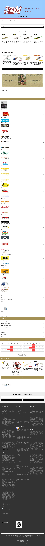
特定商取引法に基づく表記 (29, 535)
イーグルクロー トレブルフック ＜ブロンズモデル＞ (6, 368)
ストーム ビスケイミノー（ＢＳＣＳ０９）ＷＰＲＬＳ (16, 42)
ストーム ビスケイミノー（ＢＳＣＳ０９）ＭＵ (27, 42)
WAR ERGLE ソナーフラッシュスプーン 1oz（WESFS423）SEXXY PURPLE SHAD (38, 63)
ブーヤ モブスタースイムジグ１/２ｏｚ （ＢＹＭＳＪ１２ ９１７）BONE (27, 63)
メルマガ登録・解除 (17, 536)
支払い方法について (9, 535)
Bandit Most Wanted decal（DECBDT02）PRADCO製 (17, 372)
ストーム (5, 20)
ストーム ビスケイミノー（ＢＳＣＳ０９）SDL (6, 42)
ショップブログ (23, 536)
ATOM (30, 536)
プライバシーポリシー (38, 535)
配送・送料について (16, 535)
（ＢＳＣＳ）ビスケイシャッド (11, 20)
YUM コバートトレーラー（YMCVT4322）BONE (28, 369)
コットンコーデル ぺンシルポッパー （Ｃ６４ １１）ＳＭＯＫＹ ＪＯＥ (6, 62)
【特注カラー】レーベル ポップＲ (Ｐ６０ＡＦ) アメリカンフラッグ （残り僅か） (17, 63)
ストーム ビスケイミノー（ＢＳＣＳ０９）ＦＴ (38, 42)
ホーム (2, 20)
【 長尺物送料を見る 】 (6, 449)
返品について (22, 535)
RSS (27, 536)
